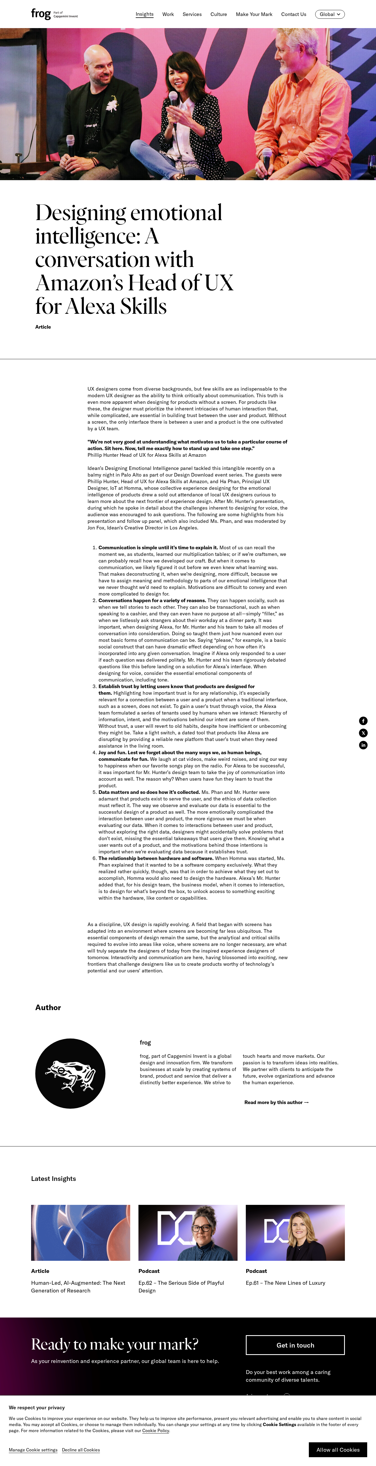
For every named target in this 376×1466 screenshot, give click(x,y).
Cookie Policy (155, 1430)
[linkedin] (363, 745)
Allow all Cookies (338, 1449)
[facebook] (363, 720)
